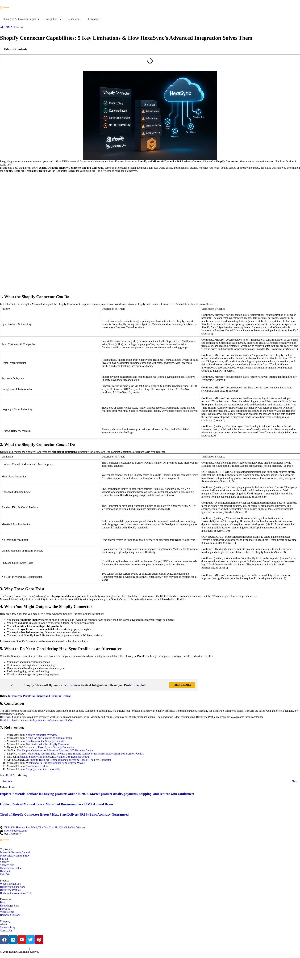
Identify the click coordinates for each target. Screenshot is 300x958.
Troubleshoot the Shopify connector (45, 741)
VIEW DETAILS (182, 685)
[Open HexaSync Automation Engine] (38, 19)
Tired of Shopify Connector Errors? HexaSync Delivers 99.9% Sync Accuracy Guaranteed (64, 814)
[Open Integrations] (60, 19)
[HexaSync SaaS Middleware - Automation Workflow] (4, 7)
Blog (24, 775)
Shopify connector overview (41, 734)
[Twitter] (30, 939)
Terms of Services (7, 949)
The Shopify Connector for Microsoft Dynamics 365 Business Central (55, 750)
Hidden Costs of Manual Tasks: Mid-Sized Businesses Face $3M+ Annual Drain (56, 804)
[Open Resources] (81, 19)
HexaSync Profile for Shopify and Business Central (40, 695)
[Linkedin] (13, 939)
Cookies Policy (37, 949)
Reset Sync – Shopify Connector (56, 747)
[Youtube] (21, 939)
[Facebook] (4, 939)
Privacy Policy (23, 949)
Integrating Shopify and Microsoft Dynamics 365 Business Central (52, 756)
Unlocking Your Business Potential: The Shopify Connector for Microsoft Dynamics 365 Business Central (86, 753)
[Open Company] (101, 19)
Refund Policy (65, 949)
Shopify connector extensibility (43, 769)
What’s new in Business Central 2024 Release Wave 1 (55, 762)
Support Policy (51, 949)
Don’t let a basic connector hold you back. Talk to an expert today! (36, 720)
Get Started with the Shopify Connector (47, 744)
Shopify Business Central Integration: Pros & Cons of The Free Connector (70, 759)
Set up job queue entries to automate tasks (49, 737)
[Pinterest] (39, 939)
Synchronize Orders (37, 766)
